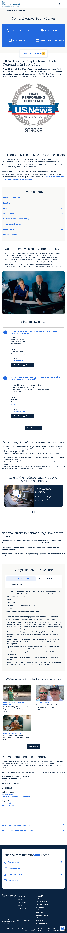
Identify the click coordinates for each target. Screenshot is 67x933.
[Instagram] (24, 920)
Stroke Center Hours (33, 198)
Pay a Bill (39, 921)
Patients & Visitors (42, 915)
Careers (39, 896)
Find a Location (42, 904)
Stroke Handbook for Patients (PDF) (33, 825)
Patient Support (33, 235)
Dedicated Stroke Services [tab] (48, 579)
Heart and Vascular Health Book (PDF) (33, 830)
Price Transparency (42, 923)
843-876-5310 (7, 803)
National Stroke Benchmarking (33, 219)
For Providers (40, 907)
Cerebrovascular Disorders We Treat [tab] (21, 579)
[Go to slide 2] (34, 512)
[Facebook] (18, 920)
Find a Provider (41, 901)
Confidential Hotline (42, 899)
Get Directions (16, 343)
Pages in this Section (33, 53)
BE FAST (33, 208)
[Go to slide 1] (32, 512)
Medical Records (41, 912)
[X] (21, 920)
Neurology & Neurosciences (16, 11)
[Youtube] (29, 920)
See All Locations (33, 428)
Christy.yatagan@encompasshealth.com (18, 796)
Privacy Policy (33, 929)
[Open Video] (19, 496)
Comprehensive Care (33, 224)
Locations (33, 203)
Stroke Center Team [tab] (15, 584)
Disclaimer (26, 929)
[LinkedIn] (26, 920)
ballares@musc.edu (9, 805)
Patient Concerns (41, 918)
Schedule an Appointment (22, 365)
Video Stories (33, 213)
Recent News (33, 229)
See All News (33, 746)
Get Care (39, 910)
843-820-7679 (7, 794)
